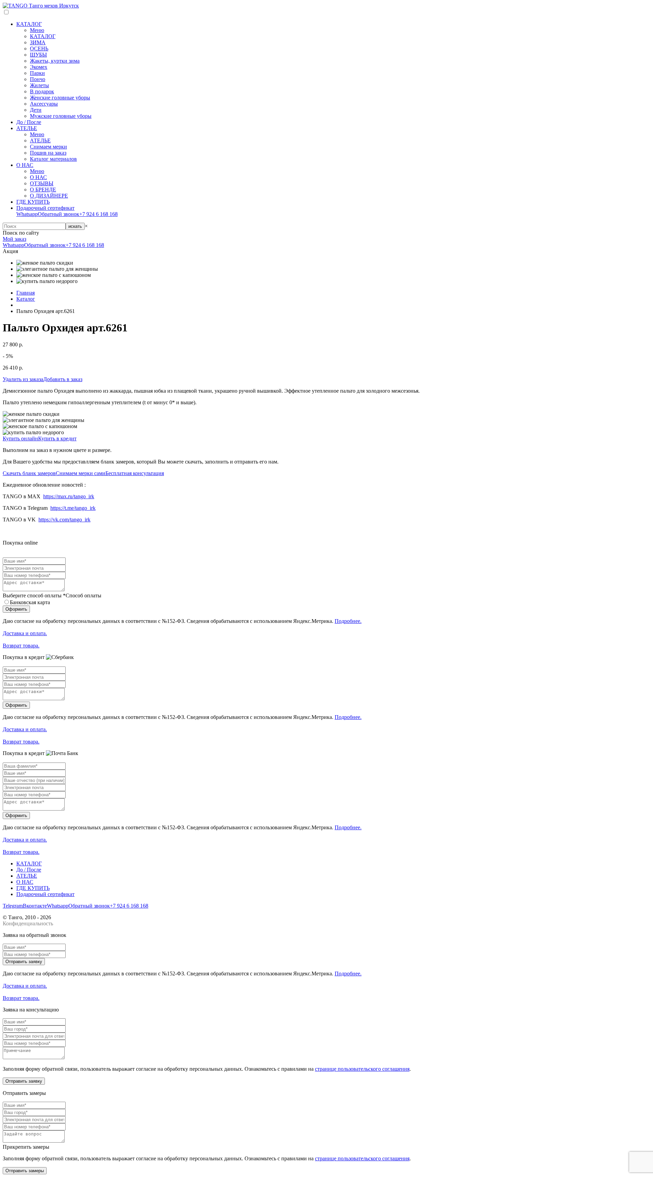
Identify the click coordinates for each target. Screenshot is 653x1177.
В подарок (42, 91)
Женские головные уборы (60, 97)
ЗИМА (38, 42)
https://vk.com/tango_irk (64, 519)
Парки (37, 73)
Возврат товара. (21, 645)
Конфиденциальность (28, 923)
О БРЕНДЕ (43, 189)
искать (75, 226)
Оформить (16, 609)
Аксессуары (44, 104)
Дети (35, 110)
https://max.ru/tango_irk (68, 496)
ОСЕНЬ (39, 48)
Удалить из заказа (23, 379)
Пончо (37, 79)
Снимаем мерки (48, 147)
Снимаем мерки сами (80, 473)
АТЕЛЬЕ (26, 128)
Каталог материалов (53, 159)
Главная (25, 293)
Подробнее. (348, 621)
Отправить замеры (24, 1170)
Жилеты (39, 85)
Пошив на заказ (48, 153)
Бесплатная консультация (134, 473)
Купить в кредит (57, 438)
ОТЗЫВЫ (41, 183)
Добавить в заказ (62, 379)
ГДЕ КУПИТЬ (33, 202)
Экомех (38, 67)
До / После (28, 122)
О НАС (24, 165)
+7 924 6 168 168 (98, 214)
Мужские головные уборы (60, 116)
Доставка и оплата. (25, 633)
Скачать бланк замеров (29, 473)
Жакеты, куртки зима (55, 61)
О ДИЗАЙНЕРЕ (49, 196)
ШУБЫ (38, 55)
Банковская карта (30, 602)
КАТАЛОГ (29, 24)
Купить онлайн (20, 438)
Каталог (25, 299)
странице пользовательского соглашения (362, 1069)
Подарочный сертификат (45, 208)
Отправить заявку (23, 961)
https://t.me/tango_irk (73, 508)
